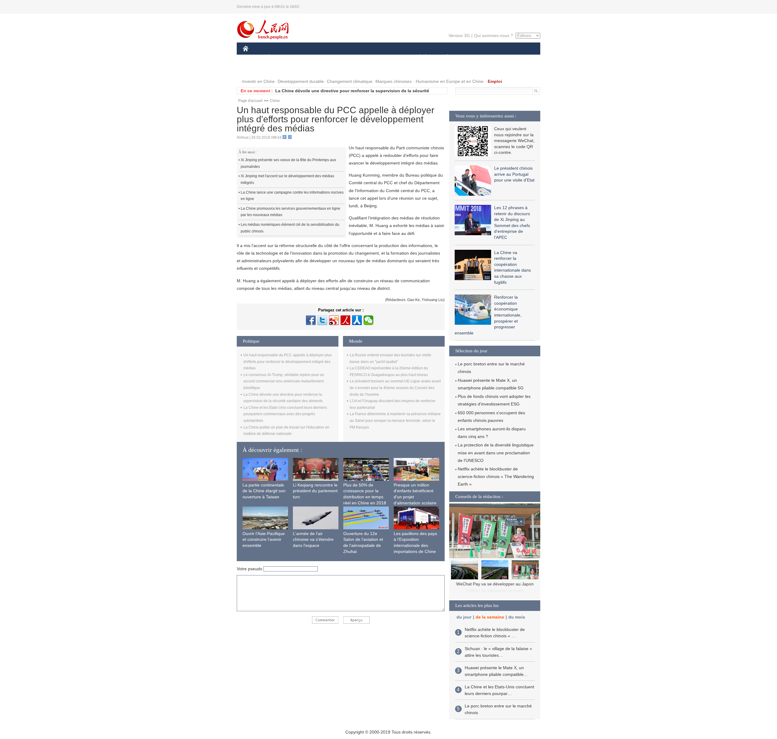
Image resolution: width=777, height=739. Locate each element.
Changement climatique (349, 81)
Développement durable (301, 81)
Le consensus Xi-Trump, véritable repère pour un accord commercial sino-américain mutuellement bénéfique (283, 381)
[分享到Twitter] (322, 320)
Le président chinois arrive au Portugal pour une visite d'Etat (514, 174)
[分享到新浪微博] (334, 320)
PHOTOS (255, 69)
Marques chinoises (393, 81)
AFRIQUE (334, 57)
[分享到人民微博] (345, 320)
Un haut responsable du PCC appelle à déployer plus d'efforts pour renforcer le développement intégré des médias (287, 361)
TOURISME (495, 57)
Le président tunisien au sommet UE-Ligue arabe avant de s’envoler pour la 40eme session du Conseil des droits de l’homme (395, 387)
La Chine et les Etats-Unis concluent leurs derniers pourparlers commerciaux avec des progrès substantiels (285, 414)
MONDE (308, 57)
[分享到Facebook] (311, 320)
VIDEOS (280, 69)
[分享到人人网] (357, 320)
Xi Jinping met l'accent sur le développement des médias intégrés (287, 179)
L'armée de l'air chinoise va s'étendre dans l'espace (313, 539)
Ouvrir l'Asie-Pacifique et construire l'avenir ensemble (264, 539)
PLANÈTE (444, 57)
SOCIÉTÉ (417, 57)
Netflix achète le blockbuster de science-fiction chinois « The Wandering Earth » (496, 476)
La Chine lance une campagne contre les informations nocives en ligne (292, 195)
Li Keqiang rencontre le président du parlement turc (315, 491)
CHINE (253, 57)
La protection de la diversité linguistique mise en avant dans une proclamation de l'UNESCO (496, 452)
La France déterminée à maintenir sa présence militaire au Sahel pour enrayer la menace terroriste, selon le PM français (395, 420)
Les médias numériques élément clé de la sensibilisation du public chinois (290, 227)
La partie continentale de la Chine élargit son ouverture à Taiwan (264, 491)
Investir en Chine (258, 81)
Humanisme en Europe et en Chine (450, 81)
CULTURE (389, 57)
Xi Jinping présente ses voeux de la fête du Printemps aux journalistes (288, 163)
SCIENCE (361, 57)
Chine (275, 101)
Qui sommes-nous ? (493, 35)
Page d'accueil (250, 101)
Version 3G (459, 35)
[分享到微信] (368, 320)
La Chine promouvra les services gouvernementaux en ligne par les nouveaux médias (290, 211)
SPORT (469, 57)
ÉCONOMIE (280, 57)
